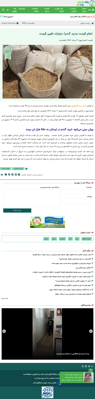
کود (70, 239)
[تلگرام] (19, 175)
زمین (54, 239)
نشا (77, 239)
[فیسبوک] (12, 175)
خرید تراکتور (86, 239)
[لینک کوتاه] (9, 175)
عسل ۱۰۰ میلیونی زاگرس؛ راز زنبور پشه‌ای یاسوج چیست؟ (73, 281)
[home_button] (93, 23)
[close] (91, 370)
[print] (2, 174)
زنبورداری (22, 8)
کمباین (62, 239)
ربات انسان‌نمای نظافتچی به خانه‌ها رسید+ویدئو (73, 354)
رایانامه (89, 196)
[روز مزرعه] (47, 222)
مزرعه (46, 239)
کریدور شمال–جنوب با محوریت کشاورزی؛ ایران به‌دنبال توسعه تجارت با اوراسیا (67, 276)
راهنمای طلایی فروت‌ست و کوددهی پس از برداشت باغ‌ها (73, 294)
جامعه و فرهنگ (35, 10)
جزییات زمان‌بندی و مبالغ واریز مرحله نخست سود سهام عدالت (71, 263)
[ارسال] (6, 174)
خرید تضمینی (18, 168)
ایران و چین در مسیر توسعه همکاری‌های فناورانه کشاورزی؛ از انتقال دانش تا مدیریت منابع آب (55, 17)
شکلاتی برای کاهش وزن (83, 268)
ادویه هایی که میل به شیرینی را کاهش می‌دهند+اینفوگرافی (72, 285)
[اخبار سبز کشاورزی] (86, 3)
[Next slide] (4, 331)
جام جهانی (14, 10)
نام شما (89, 187)
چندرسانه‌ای (85, 305)
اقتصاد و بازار (46, 10)
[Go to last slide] (91, 331)
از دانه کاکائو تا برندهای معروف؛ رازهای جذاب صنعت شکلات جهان (70, 290)
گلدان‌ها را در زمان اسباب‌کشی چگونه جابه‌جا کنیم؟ (75, 259)
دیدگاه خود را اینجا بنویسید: (49, 187)
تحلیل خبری (84, 10)
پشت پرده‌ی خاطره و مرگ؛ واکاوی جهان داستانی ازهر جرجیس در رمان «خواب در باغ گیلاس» (72, 377)
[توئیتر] (16, 175)
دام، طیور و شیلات (59, 10)
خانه (89, 10)
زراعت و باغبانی (73, 10)
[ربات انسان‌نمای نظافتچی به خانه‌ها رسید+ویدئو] (47, 334)
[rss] (92, 366)
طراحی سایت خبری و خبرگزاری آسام (44, 383)
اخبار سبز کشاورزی (38, 374)
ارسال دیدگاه (17, 210)
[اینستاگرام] (86, 366)
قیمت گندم (5, 168)
